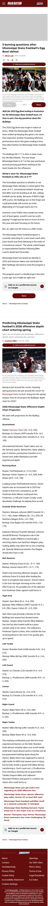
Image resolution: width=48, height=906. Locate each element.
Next (38, 105)
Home (4, 303)
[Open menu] (3, 3)
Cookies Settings (9, 884)
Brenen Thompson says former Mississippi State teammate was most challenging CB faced (25, 817)
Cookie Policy (8, 875)
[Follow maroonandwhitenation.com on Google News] (42, 286)
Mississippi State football (14, 394)
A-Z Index (33, 879)
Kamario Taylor (17, 430)
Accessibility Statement (13, 879)
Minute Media (13, 890)
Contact (5, 862)
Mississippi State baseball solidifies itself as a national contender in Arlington (24, 802)
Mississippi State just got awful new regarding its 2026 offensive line (21, 789)
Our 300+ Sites (36, 862)
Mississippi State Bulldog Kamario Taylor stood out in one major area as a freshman (25, 809)
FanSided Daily (9, 867)
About (4, 858)
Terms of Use (35, 871)
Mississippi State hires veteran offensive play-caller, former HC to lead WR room (24, 795)
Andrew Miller (11, 341)
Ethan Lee (9, 56)
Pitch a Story (35, 867)
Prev (9, 105)
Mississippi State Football (18, 303)
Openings (33, 858)
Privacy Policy (8, 871)
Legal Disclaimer (37, 875)
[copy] (16, 60)
